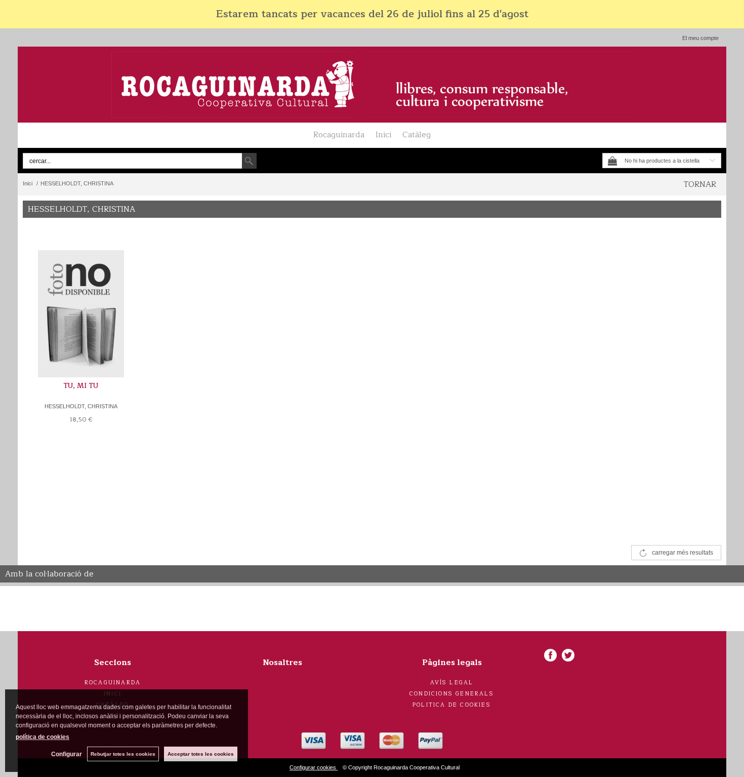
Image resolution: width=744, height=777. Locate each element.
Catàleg (416, 134)
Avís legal (452, 682)
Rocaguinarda (338, 134)
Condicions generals (451, 693)
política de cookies (42, 737)
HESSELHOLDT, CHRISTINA (81, 406)
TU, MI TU (80, 386)
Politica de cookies (451, 705)
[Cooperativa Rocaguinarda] (372, 85)
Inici (383, 134)
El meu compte (700, 38)
